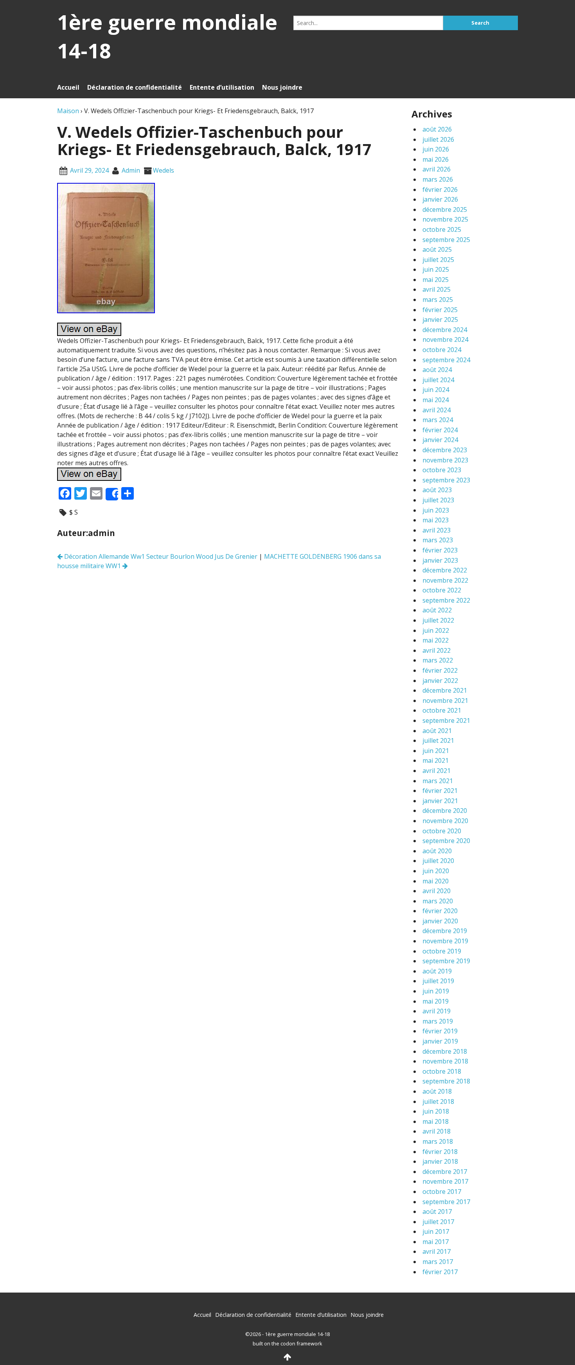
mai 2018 (435, 1121)
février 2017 (440, 1272)
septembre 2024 (446, 360)
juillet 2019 (438, 981)
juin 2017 (435, 1231)
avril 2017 (436, 1251)
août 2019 (437, 971)
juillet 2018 (438, 1101)
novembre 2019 (445, 941)
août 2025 (437, 249)
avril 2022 (436, 650)
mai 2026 (435, 159)
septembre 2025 (446, 239)
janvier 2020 (440, 921)
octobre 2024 (441, 349)
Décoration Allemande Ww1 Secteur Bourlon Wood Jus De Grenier (160, 556)
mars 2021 (437, 780)
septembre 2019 (446, 961)
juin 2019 (435, 991)
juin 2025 (435, 269)
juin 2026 (435, 149)
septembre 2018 (446, 1081)
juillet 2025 (438, 259)
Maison (68, 111)
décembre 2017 (444, 1171)
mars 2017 (437, 1261)
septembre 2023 (446, 480)
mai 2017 (435, 1241)
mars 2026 (437, 179)
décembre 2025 (444, 209)
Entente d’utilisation (222, 87)
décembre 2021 (444, 690)
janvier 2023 (440, 560)
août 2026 (437, 129)
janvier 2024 (440, 439)
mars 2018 (437, 1141)
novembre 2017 (445, 1181)
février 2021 (440, 790)
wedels (163, 170)
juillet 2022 (438, 620)
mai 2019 (435, 1001)
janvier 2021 (440, 800)
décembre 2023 (444, 450)
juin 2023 (435, 510)
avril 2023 (436, 530)
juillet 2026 (438, 139)
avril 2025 (436, 289)
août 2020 (437, 851)
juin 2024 (435, 389)
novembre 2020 (445, 820)
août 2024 (437, 369)
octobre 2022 (441, 590)
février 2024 (440, 430)
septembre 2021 (446, 720)
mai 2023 (435, 520)
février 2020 (440, 910)
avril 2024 (436, 410)
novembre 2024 (445, 339)
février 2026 (440, 189)
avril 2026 (436, 169)
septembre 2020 (446, 840)
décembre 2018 (444, 1051)
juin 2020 (435, 871)
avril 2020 (436, 891)
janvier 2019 (440, 1041)
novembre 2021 (445, 700)
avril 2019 (436, 1011)
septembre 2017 (446, 1201)
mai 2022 (435, 640)
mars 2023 (437, 540)
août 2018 (437, 1091)
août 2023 (437, 490)
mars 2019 (437, 1021)
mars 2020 (437, 901)
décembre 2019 (444, 930)
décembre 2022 (444, 570)
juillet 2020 (438, 860)
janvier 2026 (440, 199)
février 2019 (440, 1031)
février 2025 (440, 309)
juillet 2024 (438, 380)
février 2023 (440, 550)
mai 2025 (435, 279)
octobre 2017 (441, 1191)
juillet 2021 (438, 740)
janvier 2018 (440, 1161)
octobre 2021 (441, 710)
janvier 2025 (440, 319)
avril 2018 (436, 1131)
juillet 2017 (438, 1221)
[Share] (112, 494)
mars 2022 (437, 660)
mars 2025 (437, 299)
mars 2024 (437, 419)
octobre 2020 (441, 831)
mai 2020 (435, 881)
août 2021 (437, 730)
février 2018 (440, 1151)
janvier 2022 (440, 680)
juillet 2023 (438, 500)
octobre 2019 (441, 951)
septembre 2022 (446, 600)
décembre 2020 (444, 810)
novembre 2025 (445, 219)
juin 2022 (435, 630)
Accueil (68, 87)
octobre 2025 (441, 229)
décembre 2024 (444, 329)
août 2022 (437, 610)
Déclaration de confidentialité (134, 87)
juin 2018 (435, 1111)
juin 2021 (435, 750)
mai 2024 (435, 399)
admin (131, 170)
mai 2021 (435, 760)
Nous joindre (282, 87)
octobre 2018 (441, 1071)
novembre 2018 (445, 1061)
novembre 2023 (445, 460)
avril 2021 (436, 770)
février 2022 (440, 670)
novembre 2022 (445, 580)
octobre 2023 (441, 470)
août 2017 (437, 1211)
